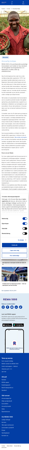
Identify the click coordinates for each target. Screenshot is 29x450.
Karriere (4, 422)
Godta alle (14, 245)
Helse (3, 409)
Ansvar (8, 8)
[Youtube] (12, 307)
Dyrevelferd (5, 403)
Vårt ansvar (6, 395)
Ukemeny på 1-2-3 (7, 369)
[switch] (25, 223)
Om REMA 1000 (7, 417)
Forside (3, 8)
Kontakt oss (5, 435)
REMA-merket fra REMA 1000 (10, 363)
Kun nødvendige (14, 255)
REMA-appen (5, 382)
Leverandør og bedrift (8, 427)
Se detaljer (21, 240)
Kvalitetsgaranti (6, 385)
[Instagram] (3, 307)
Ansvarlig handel (6, 406)
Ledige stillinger (6, 419)
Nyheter (4, 379)
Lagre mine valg (14, 250)
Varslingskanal (5, 433)
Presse (3, 430)
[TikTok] (20, 307)
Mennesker (5, 57)
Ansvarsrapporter (6, 398)
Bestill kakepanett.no (7, 387)
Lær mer (4, 371)
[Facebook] (7, 307)
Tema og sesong (7, 358)
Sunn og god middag (7, 361)
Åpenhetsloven (6, 411)
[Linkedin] (16, 307)
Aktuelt (4, 377)
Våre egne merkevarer (8, 425)
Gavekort (4, 390)
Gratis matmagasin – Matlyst (10, 366)
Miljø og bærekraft (7, 401)
